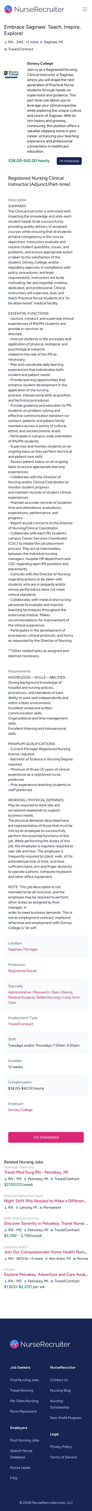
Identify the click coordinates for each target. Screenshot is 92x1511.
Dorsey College (20, 1110)
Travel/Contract (20, 1024)
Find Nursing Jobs (24, 1380)
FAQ (13, 1478)
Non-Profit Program (66, 1418)
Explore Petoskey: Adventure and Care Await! (46, 1274)
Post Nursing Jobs (24, 1440)
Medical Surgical (21, 997)
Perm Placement (23, 1411)
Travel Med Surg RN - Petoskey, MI (36, 1172)
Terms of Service (63, 1457)
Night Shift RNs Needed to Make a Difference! (46, 1200)
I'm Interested (69, 161)
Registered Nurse (22, 971)
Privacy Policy (61, 1447)
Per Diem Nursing (24, 1401)
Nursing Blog (60, 1390)
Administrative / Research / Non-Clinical (40, 992)
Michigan (30, 949)
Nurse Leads (20, 1468)
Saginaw (15, 949)
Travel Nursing (21, 1390)
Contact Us (59, 1380)
